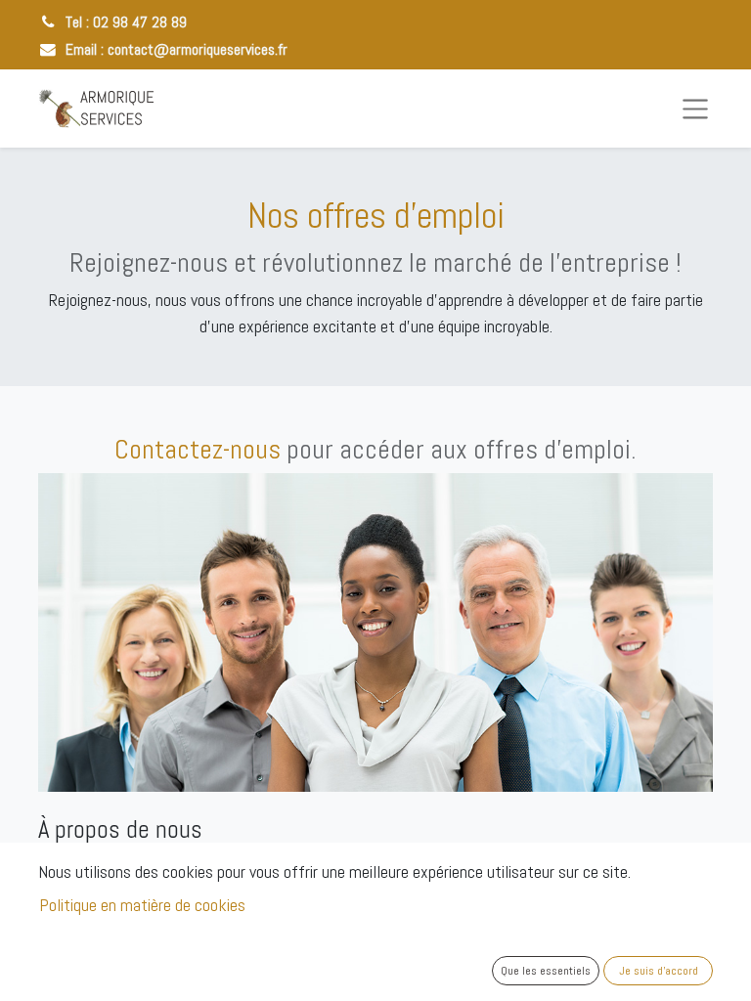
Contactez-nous (197, 449)
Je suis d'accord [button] (658, 971)
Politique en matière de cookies (142, 904)
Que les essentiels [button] (546, 971)
